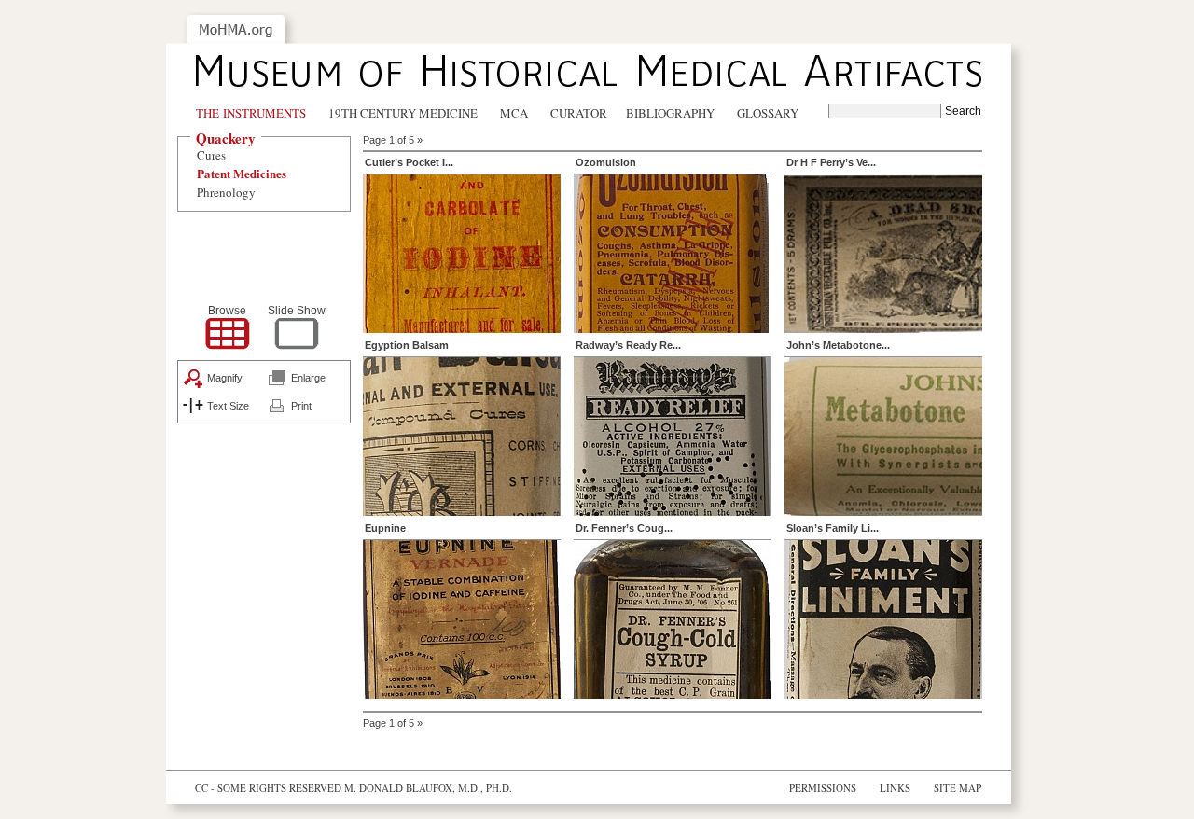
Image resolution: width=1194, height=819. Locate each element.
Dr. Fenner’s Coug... (624, 528)
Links (895, 788)
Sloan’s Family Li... (832, 528)
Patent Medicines (241, 173)
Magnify (225, 377)
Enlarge (308, 377)
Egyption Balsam (407, 345)
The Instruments (251, 112)
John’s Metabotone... (838, 345)
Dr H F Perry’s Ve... (831, 162)
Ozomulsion (606, 162)
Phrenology (226, 192)
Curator (578, 112)
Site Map (957, 788)
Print (301, 405)
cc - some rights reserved (268, 788)
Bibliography (670, 112)
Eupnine (385, 528)
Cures (211, 154)
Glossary (767, 112)
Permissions (822, 788)
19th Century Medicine (403, 112)
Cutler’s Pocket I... (409, 162)
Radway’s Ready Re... (628, 345)
